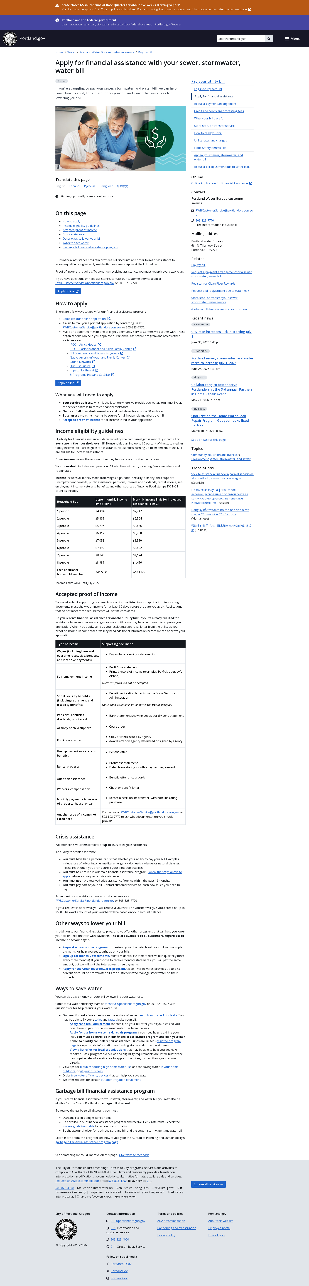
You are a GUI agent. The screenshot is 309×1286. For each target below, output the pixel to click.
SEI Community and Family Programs (94, 353)
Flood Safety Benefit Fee (210, 148)
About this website (220, 1221)
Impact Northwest (82, 370)
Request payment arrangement (215, 104)
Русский (89, 186)
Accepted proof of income (80, 230)
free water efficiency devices (90, 1075)
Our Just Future (80, 366)
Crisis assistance (74, 234)
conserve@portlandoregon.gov (125, 1004)
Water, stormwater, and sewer (230, 459)
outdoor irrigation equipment (121, 1080)
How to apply (71, 221)
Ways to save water (76, 243)
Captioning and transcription (176, 1228)
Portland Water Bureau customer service (107, 52)
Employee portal (219, 1228)
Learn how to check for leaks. (158, 1015)
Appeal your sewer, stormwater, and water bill (218, 157)
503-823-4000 (117, 1181)
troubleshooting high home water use (105, 1067)
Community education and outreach (215, 455)
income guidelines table (78, 1126)
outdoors (69, 1071)
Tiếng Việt (106, 186)
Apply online (66, 291)
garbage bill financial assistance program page (86, 1142)
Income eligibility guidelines (81, 226)
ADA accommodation (171, 1221)
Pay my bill (145, 52)
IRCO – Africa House (83, 345)
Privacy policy (166, 1235)
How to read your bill (208, 133)
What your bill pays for (209, 118)
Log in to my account (208, 89)
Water (71, 52)
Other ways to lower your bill (82, 239)
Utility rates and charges (210, 140)
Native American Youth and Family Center (97, 357)
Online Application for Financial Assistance (219, 183)
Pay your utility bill (208, 81)
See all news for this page (208, 440)
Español (74, 186)
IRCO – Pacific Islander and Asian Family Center (101, 349)
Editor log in (216, 1235)
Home (59, 52)
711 (149, 1181)
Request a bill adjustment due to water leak (220, 291)
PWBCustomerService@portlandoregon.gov (84, 283)
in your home (169, 1067)
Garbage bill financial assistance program (90, 247)
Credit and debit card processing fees (219, 111)
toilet (98, 1019)
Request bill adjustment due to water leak (222, 167)
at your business (91, 1071)
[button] (292, 39)
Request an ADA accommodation (77, 1181)
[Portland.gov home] (24, 39)
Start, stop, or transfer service (214, 126)
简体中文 (122, 186)
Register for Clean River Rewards (213, 283)
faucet (112, 1019)
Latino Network (80, 362)
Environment (200, 459)
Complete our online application (84, 319)
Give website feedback (134, 1155)
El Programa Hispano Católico (90, 375)
